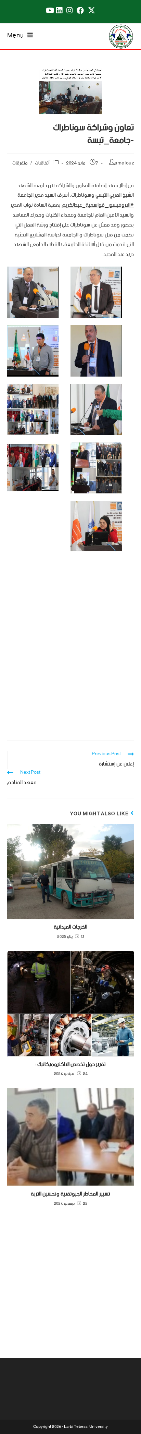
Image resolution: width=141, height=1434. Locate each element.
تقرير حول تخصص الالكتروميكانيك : (70, 1064)
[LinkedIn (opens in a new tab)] (59, 10)
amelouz (124, 163)
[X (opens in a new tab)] (91, 10)
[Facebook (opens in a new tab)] (80, 10)
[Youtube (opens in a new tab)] (49, 10)
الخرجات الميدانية (70, 927)
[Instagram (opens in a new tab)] (69, 10)
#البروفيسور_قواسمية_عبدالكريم (98, 205)
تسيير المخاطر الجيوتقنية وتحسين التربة (70, 1194)
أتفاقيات (42, 163)
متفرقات (20, 163)
